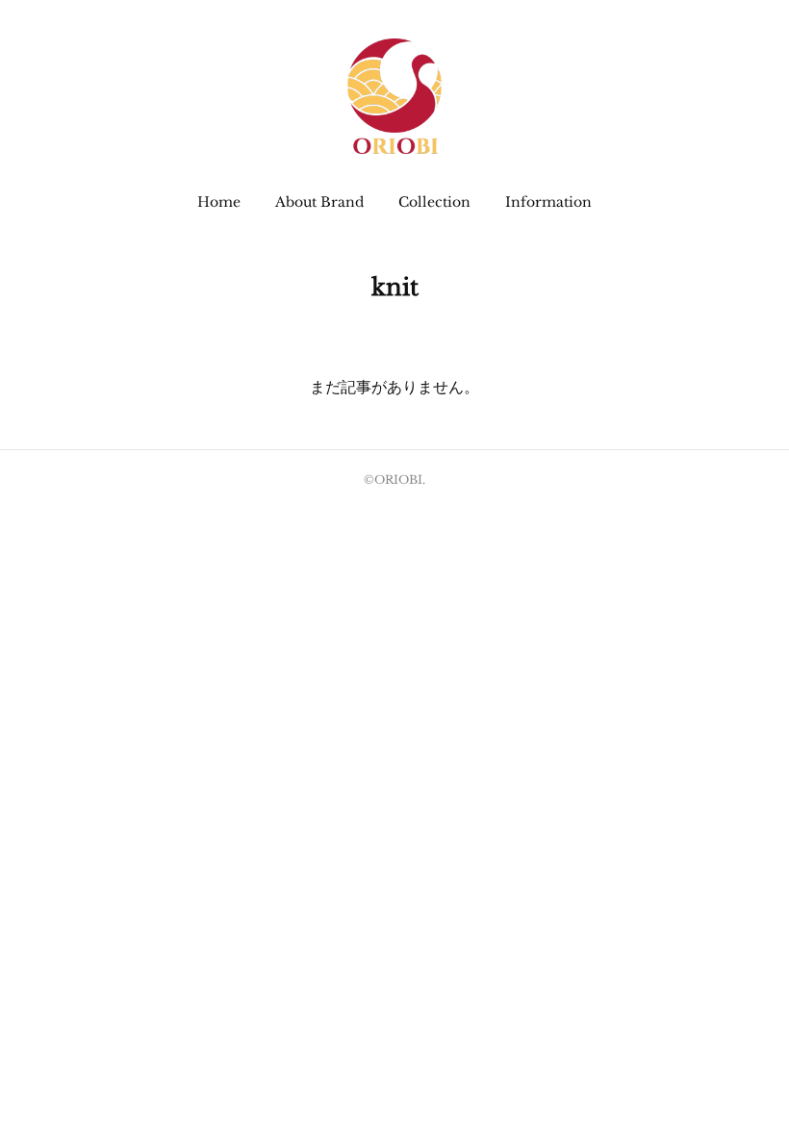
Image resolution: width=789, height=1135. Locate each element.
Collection (434, 202)
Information (548, 202)
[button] (219, 202)
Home (219, 202)
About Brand (319, 202)
